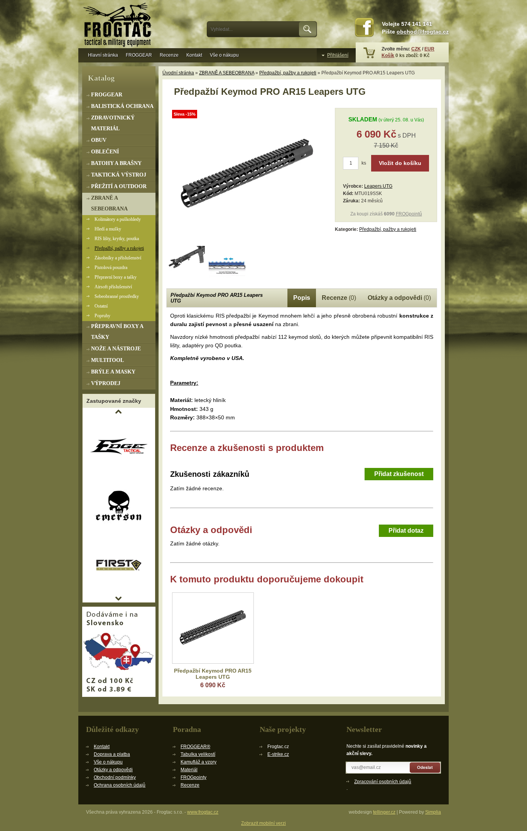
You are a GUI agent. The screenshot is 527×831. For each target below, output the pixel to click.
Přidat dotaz (406, 530)
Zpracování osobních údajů (382, 781)
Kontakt (194, 55)
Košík (388, 55)
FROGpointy (193, 777)
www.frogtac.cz (202, 812)
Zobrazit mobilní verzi (263, 823)
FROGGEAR (139, 55)
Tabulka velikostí (198, 754)
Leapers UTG (378, 186)
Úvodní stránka (178, 73)
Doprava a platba (112, 754)
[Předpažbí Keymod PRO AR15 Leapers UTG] (247, 241)
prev (118, 412)
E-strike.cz (278, 754)
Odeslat (425, 768)
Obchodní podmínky (115, 777)
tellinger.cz (384, 812)
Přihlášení (337, 55)
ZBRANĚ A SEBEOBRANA (226, 73)
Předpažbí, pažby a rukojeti (287, 73)
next (118, 599)
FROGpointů (409, 214)
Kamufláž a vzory (198, 762)
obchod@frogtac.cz (423, 32)
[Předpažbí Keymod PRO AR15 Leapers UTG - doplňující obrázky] (186, 264)
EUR (429, 49)
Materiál (189, 769)
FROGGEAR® (195, 746)
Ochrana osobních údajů (119, 785)
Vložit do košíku (400, 163)
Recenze (169, 55)
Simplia (433, 812)
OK (308, 29)
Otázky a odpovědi (113, 769)
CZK (416, 49)
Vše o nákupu (224, 55)
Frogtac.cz (119, 26)
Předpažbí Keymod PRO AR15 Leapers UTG (213, 674)
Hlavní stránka (103, 55)
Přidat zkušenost (399, 474)
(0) (339, 297)
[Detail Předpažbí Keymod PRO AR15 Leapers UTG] (212, 628)
